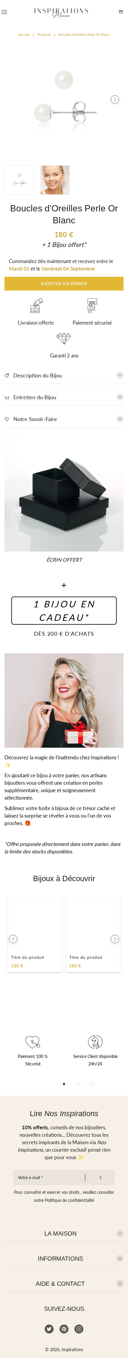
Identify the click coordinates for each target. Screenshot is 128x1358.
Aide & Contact (60, 1283)
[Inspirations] (61, 11)
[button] (13, 99)
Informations (60, 1258)
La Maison (60, 1233)
